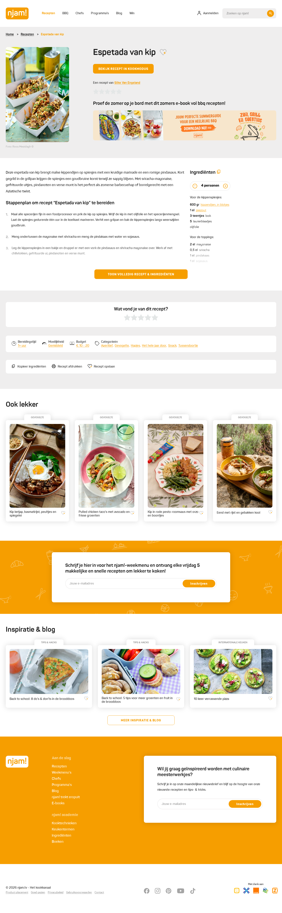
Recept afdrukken (70, 366)
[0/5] (107, 91)
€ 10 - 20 (82, 345)
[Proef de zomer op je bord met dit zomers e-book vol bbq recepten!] (184, 125)
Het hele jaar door (154, 345)
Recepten (27, 34)
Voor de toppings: (202, 237)
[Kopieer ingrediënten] (218, 172)
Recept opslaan (104, 366)
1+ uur (22, 345)
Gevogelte (122, 345)
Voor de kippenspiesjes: (206, 197)
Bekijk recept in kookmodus (123, 69)
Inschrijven (199, 583)
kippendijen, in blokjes (215, 204)
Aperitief (107, 345)
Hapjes (135, 345)
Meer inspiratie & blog (141, 720)
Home (10, 34)
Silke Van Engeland (127, 82)
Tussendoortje (188, 345)
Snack (172, 345)
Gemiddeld (55, 345)
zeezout (201, 210)
